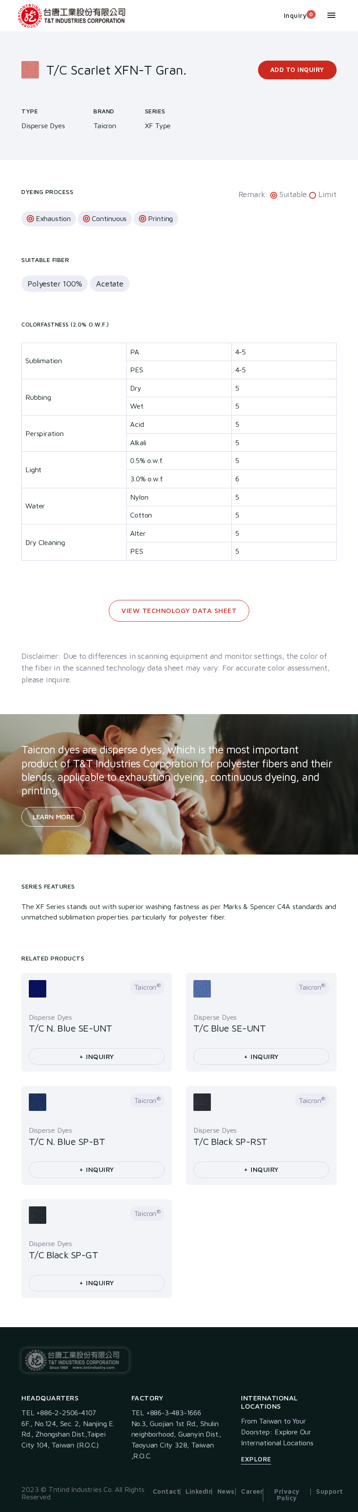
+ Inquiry (96, 1056)
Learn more (54, 817)
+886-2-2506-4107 (66, 1412)
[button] (331, 16)
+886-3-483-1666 (173, 1412)
